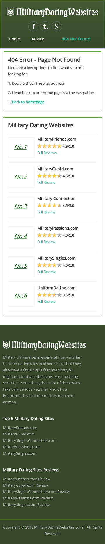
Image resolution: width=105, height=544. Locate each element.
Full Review (46, 182)
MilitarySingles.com (19, 453)
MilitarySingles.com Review (26, 504)
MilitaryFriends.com (20, 427)
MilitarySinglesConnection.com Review (36, 491)
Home (14, 39)
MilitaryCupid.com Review (25, 485)
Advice (38, 39)
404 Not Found (76, 39)
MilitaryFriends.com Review (26, 478)
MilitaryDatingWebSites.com (52, 12)
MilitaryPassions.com (21, 446)
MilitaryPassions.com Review (28, 498)
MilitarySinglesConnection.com (30, 440)
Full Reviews (47, 152)
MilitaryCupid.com (19, 434)
